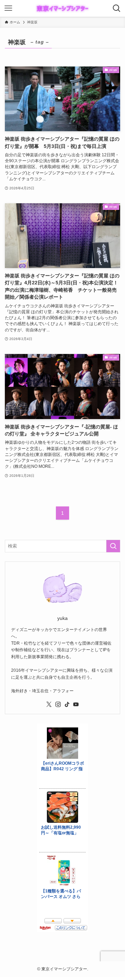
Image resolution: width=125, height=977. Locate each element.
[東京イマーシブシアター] (62, 8)
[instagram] (58, 704)
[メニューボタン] (8, 8)
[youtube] (76, 704)
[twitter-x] (48, 704)
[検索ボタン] (116, 8)
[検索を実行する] (113, 546)
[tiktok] (67, 704)
